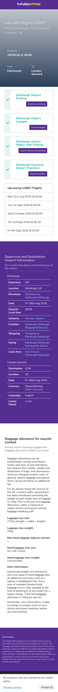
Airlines (29, 318)
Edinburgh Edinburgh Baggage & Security (37, 326)
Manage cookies (12, 687)
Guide (28, 401)
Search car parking (36, 104)
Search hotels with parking (32, 150)
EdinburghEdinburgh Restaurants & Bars (37, 344)
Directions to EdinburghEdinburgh (37, 295)
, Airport (39, 318)
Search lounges (38, 127)
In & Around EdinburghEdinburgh (37, 353)
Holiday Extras (29, 4)
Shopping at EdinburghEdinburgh (37, 335)
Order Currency (34, 389)
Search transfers (37, 173)
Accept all (47, 687)
